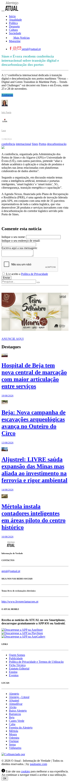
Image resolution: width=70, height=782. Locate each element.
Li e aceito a (26, 274)
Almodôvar (15, 703)
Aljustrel (14, 700)
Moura (13, 734)
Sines (35, 144)
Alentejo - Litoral (19, 697)
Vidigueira (15, 747)
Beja (11, 717)
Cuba (12, 724)
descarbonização (56, 144)
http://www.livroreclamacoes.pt (19, 601)
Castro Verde (16, 720)
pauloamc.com (38, 764)
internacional (23, 144)
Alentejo (14, 693)
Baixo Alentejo (18, 710)
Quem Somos (17, 655)
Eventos (13, 675)
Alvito (12, 707)
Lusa (3, 130)
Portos (42, 144)
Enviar (6, 277)
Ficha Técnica (17, 665)
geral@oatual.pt (31, 49)
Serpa (12, 744)
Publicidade (16, 658)
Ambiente (7, 95)
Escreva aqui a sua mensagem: (19, 248)
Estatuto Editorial (19, 668)
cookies (25, 771)
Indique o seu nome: (13, 236)
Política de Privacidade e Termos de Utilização (36, 661)
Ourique (14, 741)
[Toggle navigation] (2, 10)
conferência (8, 144)
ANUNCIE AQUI (12, 338)
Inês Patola (6, 112)
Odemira (14, 737)
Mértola (13, 731)
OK (5, 778)
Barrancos (15, 714)
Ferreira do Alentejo (20, 727)
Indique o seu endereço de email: (20, 240)
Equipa (13, 671)
